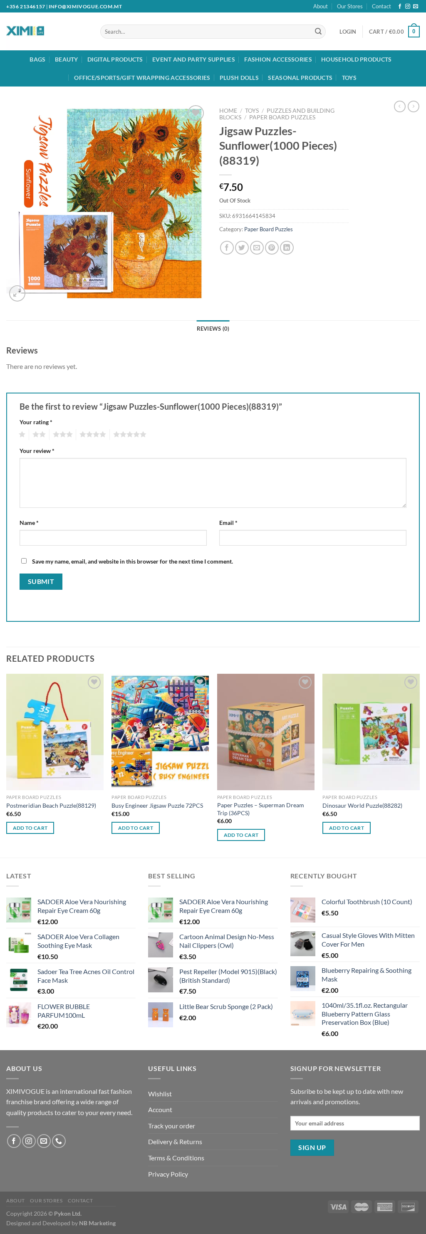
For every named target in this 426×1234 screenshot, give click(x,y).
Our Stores (350, 6)
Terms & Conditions (176, 1158)
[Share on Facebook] (227, 248)
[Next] (419, 765)
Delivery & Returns (175, 1141)
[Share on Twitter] (242, 248)
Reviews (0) (213, 328)
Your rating (36, 421)
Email (228, 522)
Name (29, 522)
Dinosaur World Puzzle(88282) (362, 805)
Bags (37, 59)
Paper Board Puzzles (282, 117)
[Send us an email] (415, 7)
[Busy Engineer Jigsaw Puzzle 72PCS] (160, 732)
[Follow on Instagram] (407, 7)
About (320, 6)
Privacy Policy (168, 1174)
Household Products (356, 59)
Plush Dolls (239, 77)
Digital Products (115, 59)
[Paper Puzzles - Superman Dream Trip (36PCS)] (266, 732)
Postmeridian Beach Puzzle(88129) (51, 805)
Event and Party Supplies (193, 59)
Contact (381, 6)
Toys (349, 77)
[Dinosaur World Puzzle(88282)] (371, 732)
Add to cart (30, 828)
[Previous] (6, 765)
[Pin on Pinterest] (272, 248)
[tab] (213, 328)
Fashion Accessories (278, 59)
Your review (37, 450)
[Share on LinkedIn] (287, 248)
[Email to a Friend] (257, 248)
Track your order (171, 1126)
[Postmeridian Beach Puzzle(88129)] (55, 732)
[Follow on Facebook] (399, 7)
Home (228, 110)
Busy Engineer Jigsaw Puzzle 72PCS (157, 805)
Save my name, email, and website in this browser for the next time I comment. (132, 561)
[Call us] (59, 1141)
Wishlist (160, 1094)
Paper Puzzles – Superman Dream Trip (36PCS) (260, 808)
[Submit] (318, 32)
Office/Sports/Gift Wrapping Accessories (142, 77)
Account (160, 1109)
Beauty (66, 59)
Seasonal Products (300, 77)
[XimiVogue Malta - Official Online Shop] (40, 31)
